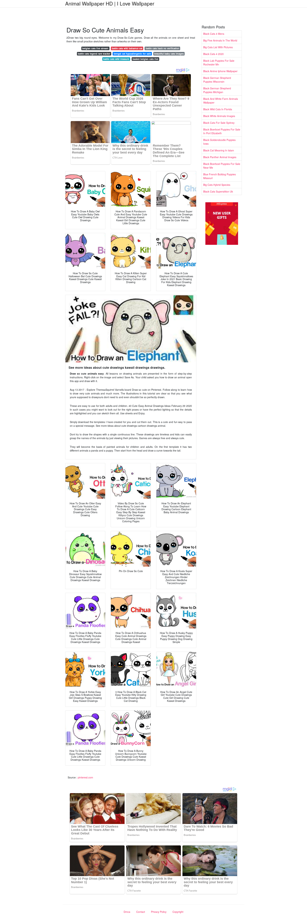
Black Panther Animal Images (219, 157)
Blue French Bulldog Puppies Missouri (219, 176)
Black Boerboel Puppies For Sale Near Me (221, 165)
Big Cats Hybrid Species (216, 184)
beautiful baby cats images (169, 53)
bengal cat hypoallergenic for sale (132, 53)
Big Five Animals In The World (220, 40)
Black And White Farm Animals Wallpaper (220, 100)
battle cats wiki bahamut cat (127, 48)
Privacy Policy (158, 912)
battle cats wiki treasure (116, 59)
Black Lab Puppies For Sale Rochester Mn (218, 62)
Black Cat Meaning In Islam (218, 150)
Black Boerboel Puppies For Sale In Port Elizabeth (221, 131)
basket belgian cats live (145, 59)
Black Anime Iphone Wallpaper (220, 71)
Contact (140, 912)
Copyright (178, 912)
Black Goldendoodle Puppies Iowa (219, 141)
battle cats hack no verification (162, 48)
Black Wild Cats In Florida (217, 109)
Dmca (127, 912)
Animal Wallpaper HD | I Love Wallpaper (109, 3)
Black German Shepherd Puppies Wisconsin (217, 79)
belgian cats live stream (95, 48)
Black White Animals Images (219, 116)
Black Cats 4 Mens (213, 33)
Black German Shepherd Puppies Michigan (217, 90)
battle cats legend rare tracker (94, 53)
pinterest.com (85, 777)
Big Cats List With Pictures (218, 47)
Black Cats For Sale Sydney (219, 122)
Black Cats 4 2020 (213, 54)
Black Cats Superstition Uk (218, 191)
